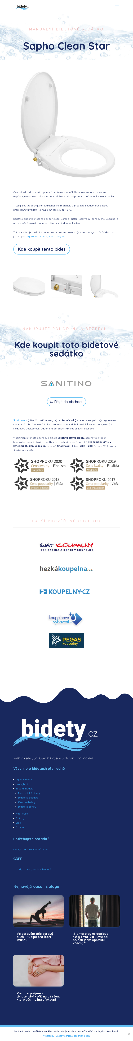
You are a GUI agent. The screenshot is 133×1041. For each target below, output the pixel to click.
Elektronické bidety (29, 793)
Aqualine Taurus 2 (37, 236)
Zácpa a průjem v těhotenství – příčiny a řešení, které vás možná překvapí (38, 996)
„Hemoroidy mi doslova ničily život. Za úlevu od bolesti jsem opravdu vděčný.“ (90, 938)
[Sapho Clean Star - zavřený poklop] (29, 296)
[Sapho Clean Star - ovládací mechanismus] (66, 296)
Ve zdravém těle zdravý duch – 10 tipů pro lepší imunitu (35, 937)
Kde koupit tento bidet (41, 249)
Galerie (20, 827)
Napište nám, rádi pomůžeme (30, 849)
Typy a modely (24, 788)
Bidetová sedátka (28, 797)
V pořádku (48, 1035)
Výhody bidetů (24, 779)
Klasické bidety (27, 802)
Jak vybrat (22, 784)
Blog (18, 822)
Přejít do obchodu (68, 402)
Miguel (60, 236)
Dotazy (20, 818)
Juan (51, 236)
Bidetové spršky (27, 806)
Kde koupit (22, 813)
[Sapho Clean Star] (104, 296)
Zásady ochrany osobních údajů (32, 869)
